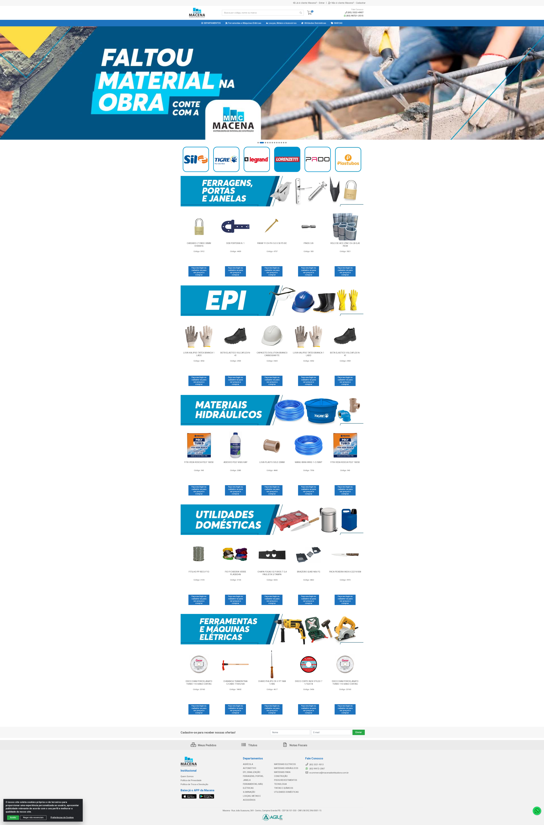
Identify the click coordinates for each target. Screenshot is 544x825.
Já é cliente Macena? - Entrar (310, 3)
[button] (258, 142)
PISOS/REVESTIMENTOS (285, 780)
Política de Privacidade (191, 780)
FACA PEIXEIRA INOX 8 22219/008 (345, 571)
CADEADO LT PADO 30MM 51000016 (199, 244)
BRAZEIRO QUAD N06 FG (308, 571)
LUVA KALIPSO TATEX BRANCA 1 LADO (198, 354)
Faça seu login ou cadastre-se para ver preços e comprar (199, 271)
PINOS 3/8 (308, 243)
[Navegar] (5, 73)
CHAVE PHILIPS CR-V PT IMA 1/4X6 (272, 682)
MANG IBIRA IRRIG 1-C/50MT (308, 462)
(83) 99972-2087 (317, 768)
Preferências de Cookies (62, 817)
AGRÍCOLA (248, 764)
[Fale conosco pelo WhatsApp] (537, 811)
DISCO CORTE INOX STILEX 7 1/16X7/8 (308, 682)
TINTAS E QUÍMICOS (283, 788)
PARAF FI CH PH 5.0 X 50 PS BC (272, 243)
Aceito (13, 817)
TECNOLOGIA (280, 784)
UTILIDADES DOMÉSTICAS (286, 792)
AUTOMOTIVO (249, 768)
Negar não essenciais (33, 817)
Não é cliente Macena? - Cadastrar (349, 3)
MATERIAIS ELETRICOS (285, 764)
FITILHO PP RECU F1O (199, 571)
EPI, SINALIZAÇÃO (251, 772)
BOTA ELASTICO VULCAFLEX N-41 (235, 354)
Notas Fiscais (298, 745)
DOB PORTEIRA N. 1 (235, 243)
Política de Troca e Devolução (194, 784)
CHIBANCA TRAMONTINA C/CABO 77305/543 (235, 682)
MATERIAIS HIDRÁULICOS (286, 768)
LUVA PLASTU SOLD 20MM (272, 462)
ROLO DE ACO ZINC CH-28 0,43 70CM (345, 244)
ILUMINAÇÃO (249, 792)
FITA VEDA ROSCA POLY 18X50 (198, 462)
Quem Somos (187, 776)
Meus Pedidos (206, 745)
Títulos (252, 745)
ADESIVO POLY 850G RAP (235, 462)
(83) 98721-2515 (354, 15)
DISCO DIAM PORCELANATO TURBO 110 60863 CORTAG (199, 682)
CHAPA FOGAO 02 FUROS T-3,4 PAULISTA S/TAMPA (272, 573)
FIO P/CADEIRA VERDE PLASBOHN (235, 573)
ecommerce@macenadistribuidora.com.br (329, 772)
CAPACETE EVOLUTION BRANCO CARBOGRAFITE (272, 354)
